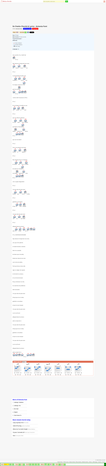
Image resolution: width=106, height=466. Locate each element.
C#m (47, 364)
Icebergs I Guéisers (18, 402)
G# (27, 364)
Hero (14, 435)
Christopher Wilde (19, 435)
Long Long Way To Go (18, 422)
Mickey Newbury (31, 429)
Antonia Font (19, 28)
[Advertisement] (53, 14)
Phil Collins (26, 422)
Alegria (16, 412)
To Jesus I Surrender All (18, 432)
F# (37, 364)
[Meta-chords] (2, 1)
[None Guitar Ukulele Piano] (6, 464)
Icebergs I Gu (17, 405)
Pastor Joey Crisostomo (30, 432)
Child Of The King (17, 426)
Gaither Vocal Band (26, 426)
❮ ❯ (17, 32)
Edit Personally (27, 28)
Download (35, 28)
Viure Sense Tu (17, 415)
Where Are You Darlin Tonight (20, 429)
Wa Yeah (16, 409)
